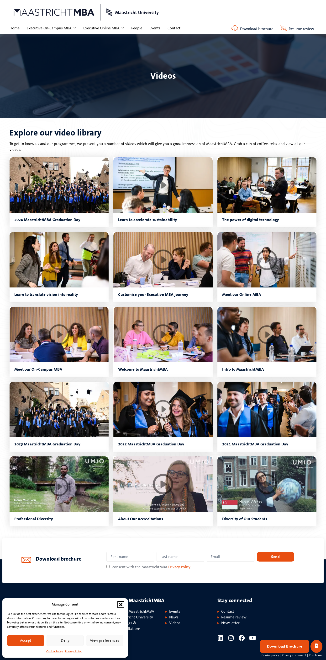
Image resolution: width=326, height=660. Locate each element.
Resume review (301, 29)
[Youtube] (253, 638)
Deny (65, 640)
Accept (26, 640)
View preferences (104, 640)
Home (15, 28)
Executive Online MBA (101, 28)
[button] (120, 604)
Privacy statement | (295, 655)
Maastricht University (135, 617)
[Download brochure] (235, 28)
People (136, 28)
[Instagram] (231, 638)
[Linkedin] (220, 638)
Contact (174, 28)
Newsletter (230, 623)
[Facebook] (242, 638)
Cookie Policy (54, 651)
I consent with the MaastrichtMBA (150, 567)
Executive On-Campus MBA (49, 28)
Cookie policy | (271, 655)
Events (154, 28)
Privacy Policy (73, 651)
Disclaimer (316, 655)
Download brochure (256, 29)
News (174, 617)
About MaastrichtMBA (135, 611)
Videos (174, 623)
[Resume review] (283, 28)
